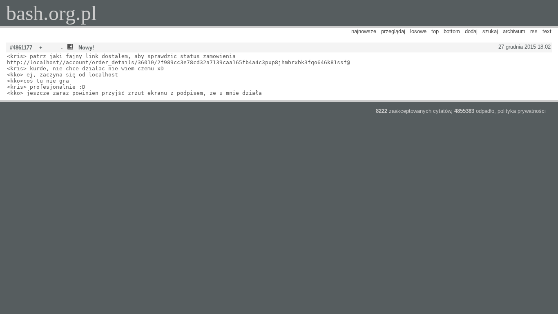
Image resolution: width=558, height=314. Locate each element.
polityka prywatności (522, 111)
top (435, 31)
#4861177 (21, 48)
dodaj (471, 31)
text (546, 31)
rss (534, 31)
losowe (418, 31)
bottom (452, 31)
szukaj (490, 31)
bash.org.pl (51, 13)
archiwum (514, 31)
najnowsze (363, 31)
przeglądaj (393, 31)
